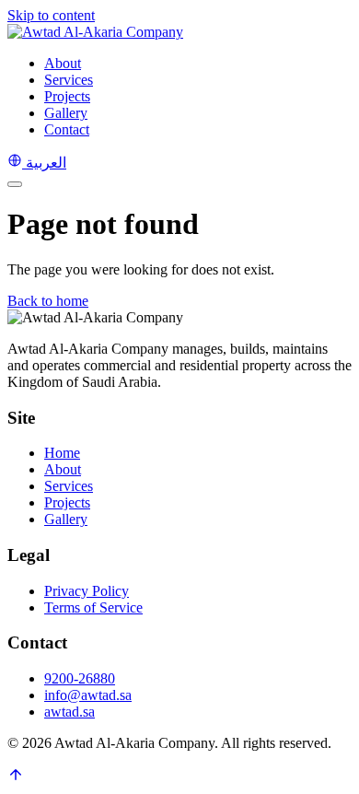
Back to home (47, 301)
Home (62, 453)
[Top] (15, 778)
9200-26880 (79, 678)
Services (68, 80)
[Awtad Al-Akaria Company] (95, 32)
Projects (67, 96)
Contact (66, 129)
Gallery (65, 113)
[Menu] (14, 184)
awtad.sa (69, 711)
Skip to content (51, 15)
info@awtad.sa (88, 695)
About (62, 63)
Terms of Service (93, 607)
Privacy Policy (86, 591)
